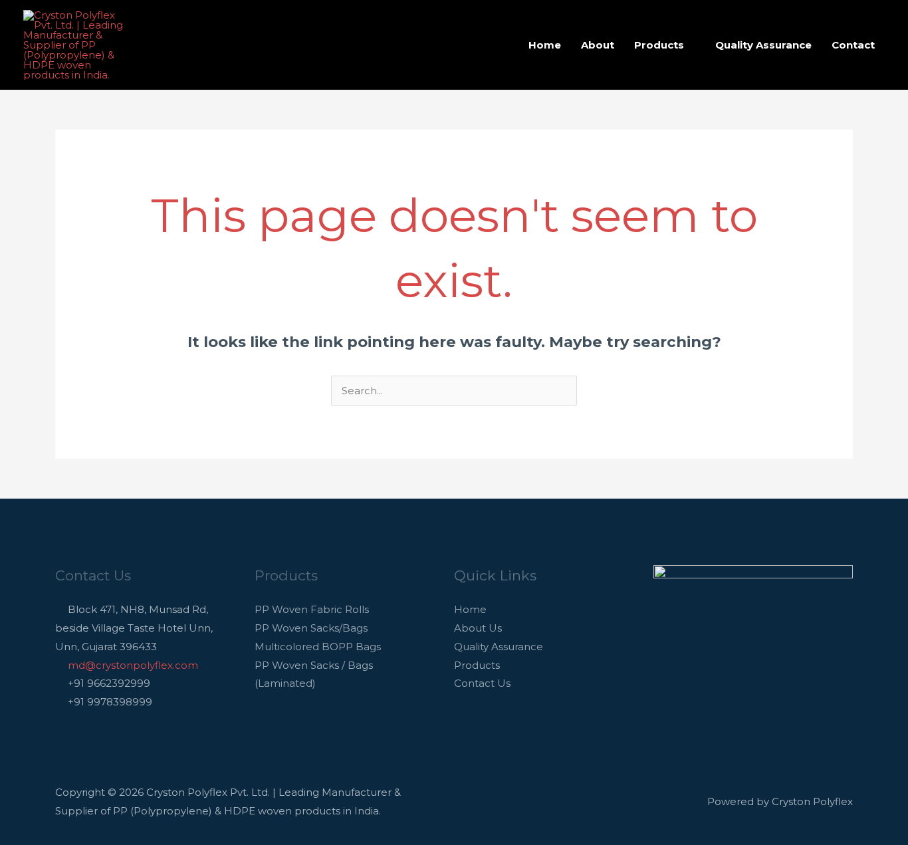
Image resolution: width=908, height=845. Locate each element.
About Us (478, 628)
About (597, 45)
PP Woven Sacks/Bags (311, 628)
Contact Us (482, 683)
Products (659, 45)
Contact (853, 45)
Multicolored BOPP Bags (318, 646)
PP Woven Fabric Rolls (312, 609)
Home (544, 45)
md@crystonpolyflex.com (133, 665)
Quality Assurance (763, 45)
